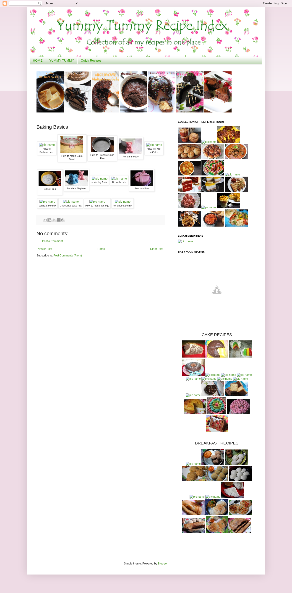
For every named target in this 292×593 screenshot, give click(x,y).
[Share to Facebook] (58, 220)
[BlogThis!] (49, 220)
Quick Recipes (91, 60)
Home (101, 249)
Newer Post (45, 249)
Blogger (162, 563)
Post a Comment (52, 241)
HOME (37, 60)
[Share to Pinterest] (62, 220)
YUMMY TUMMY (61, 60)
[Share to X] (54, 220)
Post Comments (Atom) (67, 255)
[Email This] (45, 220)
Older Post (156, 249)
